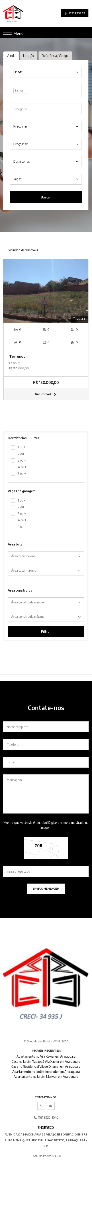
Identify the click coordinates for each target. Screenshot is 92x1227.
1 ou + (21, 447)
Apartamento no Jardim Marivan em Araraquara (46, 1076)
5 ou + (22, 473)
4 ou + (22, 467)
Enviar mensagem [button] (46, 888)
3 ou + (22, 460)
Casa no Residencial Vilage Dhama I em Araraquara (45, 1066)
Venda (11, 56)
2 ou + (22, 454)
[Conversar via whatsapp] (41, 1106)
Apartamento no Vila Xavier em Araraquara (46, 1056)
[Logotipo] (6, 13)
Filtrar (46, 631)
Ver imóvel (43, 394)
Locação (28, 56)
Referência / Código (55, 56)
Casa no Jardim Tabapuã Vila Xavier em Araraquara (46, 1061)
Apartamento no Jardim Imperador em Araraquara (46, 1072)
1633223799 (76, 13)
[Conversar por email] (51, 1106)
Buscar (46, 197)
